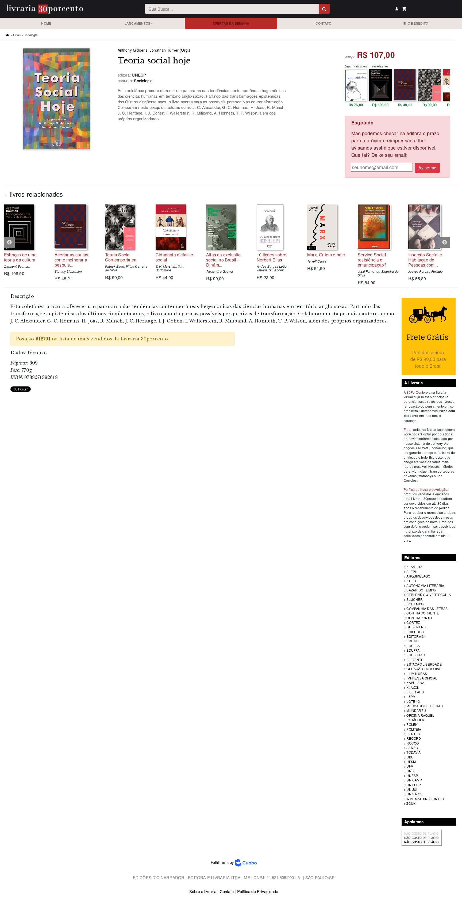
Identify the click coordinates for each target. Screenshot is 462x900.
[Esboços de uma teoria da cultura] (25, 227)
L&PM (410, 696)
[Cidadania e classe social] (177, 227)
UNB (410, 771)
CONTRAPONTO (419, 618)
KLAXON (412, 687)
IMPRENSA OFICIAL (421, 678)
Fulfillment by (223, 862)
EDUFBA (413, 645)
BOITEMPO (415, 604)
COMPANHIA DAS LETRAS (427, 608)
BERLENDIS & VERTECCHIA (428, 594)
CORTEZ (413, 622)
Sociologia (30, 35)
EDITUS (412, 641)
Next (444, 242)
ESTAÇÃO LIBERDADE (423, 664)
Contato (323, 23)
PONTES (413, 733)
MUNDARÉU (416, 710)
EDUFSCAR (415, 654)
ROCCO (412, 743)
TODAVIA (413, 752)
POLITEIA (413, 729)
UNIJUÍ (411, 789)
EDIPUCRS (415, 631)
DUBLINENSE (417, 627)
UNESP (412, 775)
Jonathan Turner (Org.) (170, 50)
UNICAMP (414, 780)
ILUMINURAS (416, 673)
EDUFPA (412, 650)
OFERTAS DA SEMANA (231, 23)
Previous (9, 242)
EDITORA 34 (416, 636)
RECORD (413, 738)
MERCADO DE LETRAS (424, 706)
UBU (410, 757)
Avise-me (427, 168)
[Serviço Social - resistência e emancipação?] (379, 227)
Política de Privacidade (257, 891)
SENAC (412, 747)
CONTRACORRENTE (422, 613)
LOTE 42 (412, 701)
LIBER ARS (415, 692)
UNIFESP (413, 785)
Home (46, 23)
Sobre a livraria (202, 891)
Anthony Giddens (133, 50)
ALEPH (411, 571)
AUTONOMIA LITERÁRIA (425, 585)
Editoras (412, 557)
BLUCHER (414, 599)
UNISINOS (414, 794)
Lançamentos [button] (137, 23)
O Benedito (417, 23)
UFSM (411, 761)
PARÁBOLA (415, 719)
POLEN (412, 724)
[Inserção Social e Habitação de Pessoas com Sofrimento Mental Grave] (429, 227)
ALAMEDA (414, 566)
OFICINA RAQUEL (420, 715)
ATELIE (411, 580)
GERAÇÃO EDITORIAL (423, 668)
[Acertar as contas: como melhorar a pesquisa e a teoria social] (76, 227)
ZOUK (410, 803)
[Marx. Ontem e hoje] (328, 227)
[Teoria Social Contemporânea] (126, 227)
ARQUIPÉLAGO (418, 576)
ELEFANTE (414, 659)
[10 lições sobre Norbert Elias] (278, 227)
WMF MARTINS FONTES (425, 798)
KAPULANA (415, 682)
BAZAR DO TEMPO (421, 590)
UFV (409, 766)
